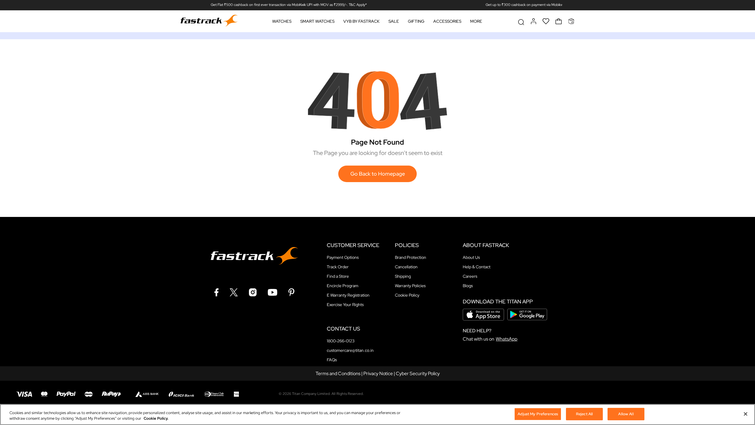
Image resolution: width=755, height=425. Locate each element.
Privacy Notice (378, 373)
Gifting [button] (416, 21)
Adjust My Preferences (538, 413)
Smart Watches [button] (317, 21)
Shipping (403, 276)
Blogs (468, 285)
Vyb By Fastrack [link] (361, 21)
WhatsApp (506, 339)
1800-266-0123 (340, 341)
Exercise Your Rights (345, 304)
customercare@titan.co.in (350, 350)
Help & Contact (476, 266)
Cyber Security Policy (418, 373)
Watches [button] (281, 21)
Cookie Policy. (156, 418)
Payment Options (343, 257)
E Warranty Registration (348, 295)
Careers (470, 276)
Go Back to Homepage (377, 173)
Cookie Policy (407, 295)
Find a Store (338, 276)
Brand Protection (410, 257)
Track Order (338, 266)
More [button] (476, 21)
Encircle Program (342, 285)
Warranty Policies (410, 285)
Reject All (584, 413)
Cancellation (406, 266)
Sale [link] (393, 21)
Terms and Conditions (338, 373)
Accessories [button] (447, 21)
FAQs (332, 359)
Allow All (625, 413)
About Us (471, 257)
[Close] (745, 413)
